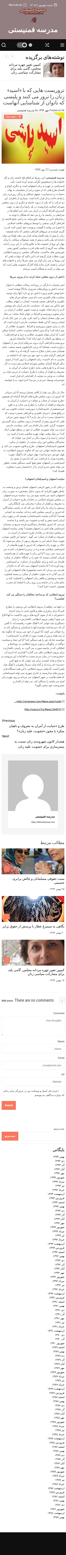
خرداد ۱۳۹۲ (58, 1289)
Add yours (7, 1000)
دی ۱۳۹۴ (59, 1160)
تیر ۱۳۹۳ (59, 1235)
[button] (6, 56)
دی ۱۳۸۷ (59, 1455)
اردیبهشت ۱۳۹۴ (56, 1193)
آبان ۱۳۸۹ (59, 1363)
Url (62, 1074)
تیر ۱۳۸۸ (59, 1430)
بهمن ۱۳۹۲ (58, 1256)
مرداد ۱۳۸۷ (58, 1475)
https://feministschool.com (43, 822)
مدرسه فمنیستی (33, 29)
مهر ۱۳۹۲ (59, 1272)
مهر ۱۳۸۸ (59, 1417)
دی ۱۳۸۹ (59, 1355)
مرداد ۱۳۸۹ (58, 1376)
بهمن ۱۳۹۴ (58, 1156)
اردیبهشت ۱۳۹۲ (56, 1293)
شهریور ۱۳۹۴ (57, 1177)
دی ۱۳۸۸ (59, 1405)
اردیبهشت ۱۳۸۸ (56, 1438)
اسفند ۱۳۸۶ (58, 1496)
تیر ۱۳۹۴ (59, 1185)
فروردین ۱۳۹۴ (56, 1198)
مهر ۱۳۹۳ (59, 1223)
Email (61, 1057)
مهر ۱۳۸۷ (59, 1467)
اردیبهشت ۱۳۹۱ (56, 1330)
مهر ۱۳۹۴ (59, 1173)
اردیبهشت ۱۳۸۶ (56, 1513)
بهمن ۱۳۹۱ (58, 1305)
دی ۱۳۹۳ (59, 1210)
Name (61, 1041)
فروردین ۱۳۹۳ (56, 1247)
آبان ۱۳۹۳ (59, 1218)
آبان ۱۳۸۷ (59, 1463)
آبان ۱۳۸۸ (59, 1413)
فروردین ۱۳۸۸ (56, 1442)
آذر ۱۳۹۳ (59, 1214)
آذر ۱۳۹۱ (59, 1314)
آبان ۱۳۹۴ (59, 1169)
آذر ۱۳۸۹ (59, 1359)
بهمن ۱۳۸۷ (58, 1450)
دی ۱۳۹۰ (59, 1334)
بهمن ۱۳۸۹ (58, 1351)
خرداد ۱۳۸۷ (58, 1484)
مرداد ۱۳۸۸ (58, 1426)
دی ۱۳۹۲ (59, 1260)
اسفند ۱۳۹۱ (58, 1301)
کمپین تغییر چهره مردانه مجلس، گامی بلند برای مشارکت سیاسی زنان (25, 68)
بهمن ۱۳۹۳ (58, 1206)
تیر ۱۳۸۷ (59, 1479)
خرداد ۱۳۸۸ (58, 1434)
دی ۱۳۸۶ (59, 1504)
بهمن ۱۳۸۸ (58, 1401)
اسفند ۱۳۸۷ (58, 1446)
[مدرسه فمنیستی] (33, 786)
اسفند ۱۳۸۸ (58, 1397)
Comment (58, 1013)
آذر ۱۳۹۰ (59, 1339)
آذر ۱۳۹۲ (59, 1264)
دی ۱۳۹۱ (59, 1310)
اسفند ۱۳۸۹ (58, 1347)
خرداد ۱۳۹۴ (58, 1189)
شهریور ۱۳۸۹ (57, 1372)
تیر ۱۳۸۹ (59, 1380)
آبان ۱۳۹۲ (59, 1268)
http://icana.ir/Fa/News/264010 (43, 709)
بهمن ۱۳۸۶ (58, 1500)
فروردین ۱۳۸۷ (56, 1492)
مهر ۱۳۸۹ (59, 1367)
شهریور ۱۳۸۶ (57, 1508)
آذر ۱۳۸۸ (59, 1409)
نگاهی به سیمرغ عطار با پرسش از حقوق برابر (33, 926)
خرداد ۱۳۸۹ (58, 1384)
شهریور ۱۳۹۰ (57, 1343)
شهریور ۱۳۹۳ (57, 1227)
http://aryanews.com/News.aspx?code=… (37, 701)
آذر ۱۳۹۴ (59, 1164)
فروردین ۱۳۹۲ (56, 1297)
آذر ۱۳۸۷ (59, 1459)
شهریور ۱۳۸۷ (57, 1471)
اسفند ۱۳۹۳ (58, 1202)
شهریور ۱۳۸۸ (57, 1421)
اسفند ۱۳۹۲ (58, 1252)
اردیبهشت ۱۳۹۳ (56, 1243)
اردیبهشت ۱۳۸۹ (56, 1388)
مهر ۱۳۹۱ (59, 1318)
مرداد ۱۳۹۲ (58, 1281)
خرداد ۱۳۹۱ (58, 1326)
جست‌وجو (59, 1128)
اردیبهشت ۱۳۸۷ (56, 1488)
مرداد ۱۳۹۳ (58, 1231)
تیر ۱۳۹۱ (59, 1322)
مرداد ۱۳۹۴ (58, 1181)
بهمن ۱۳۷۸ (58, 1517)
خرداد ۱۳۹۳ (58, 1239)
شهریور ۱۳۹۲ (57, 1276)
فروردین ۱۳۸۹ (56, 1392)
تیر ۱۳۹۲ (59, 1285)
